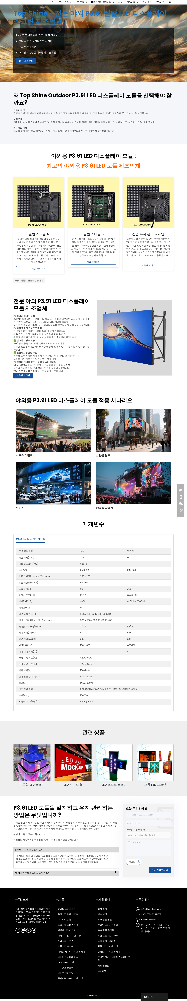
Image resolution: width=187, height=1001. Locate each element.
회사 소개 (102, 909)
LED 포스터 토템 (66, 973)
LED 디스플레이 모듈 (68, 957)
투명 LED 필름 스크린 (68, 914)
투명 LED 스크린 (66, 941)
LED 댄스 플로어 (66, 967)
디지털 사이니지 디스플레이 (71, 951)
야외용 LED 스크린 (67, 909)
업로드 (132, 861)
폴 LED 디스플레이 (107, 941)
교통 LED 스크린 (155, 785)
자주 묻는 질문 (105, 919)
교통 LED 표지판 (66, 946)
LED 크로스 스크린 (114, 785)
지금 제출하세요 (160, 869)
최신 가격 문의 (26, 60)
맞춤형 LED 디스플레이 (109, 951)
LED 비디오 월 (73, 785)
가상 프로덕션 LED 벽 (108, 935)
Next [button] (180, 766)
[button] (170, 2)
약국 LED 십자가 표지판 (69, 935)
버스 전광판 (103, 965)
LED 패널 (102, 971)
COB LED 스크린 (66, 962)
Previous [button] (6, 766)
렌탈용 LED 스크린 (67, 930)
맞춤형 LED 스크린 (31, 785)
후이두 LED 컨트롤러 (108, 925)
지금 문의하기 (39, 268)
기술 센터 (102, 914)
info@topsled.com (151, 909)
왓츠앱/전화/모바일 (136, 830)
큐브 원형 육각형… (106, 930)
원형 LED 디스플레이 (108, 946)
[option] (31, 765)
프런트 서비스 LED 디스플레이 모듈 (114, 958)
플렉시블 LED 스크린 (68, 925)
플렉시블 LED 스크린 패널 (70, 978)
